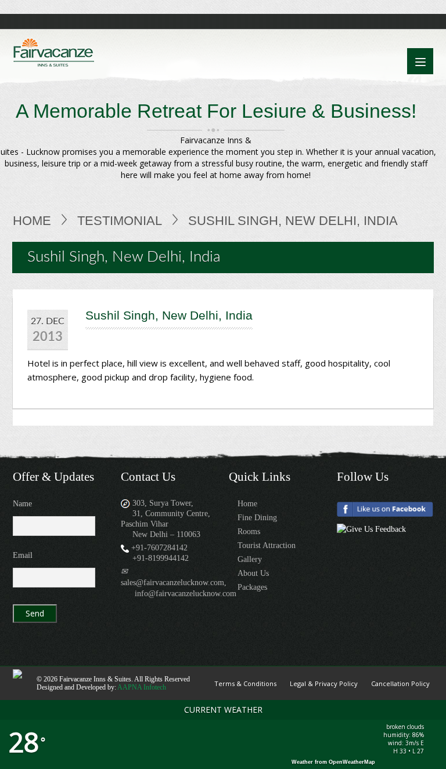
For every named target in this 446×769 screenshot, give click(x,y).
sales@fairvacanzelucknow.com (172, 582)
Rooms (249, 531)
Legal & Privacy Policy (324, 683)
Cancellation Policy (400, 683)
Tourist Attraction (267, 545)
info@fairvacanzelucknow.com (185, 593)
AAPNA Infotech (141, 687)
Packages (252, 587)
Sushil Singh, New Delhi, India (169, 315)
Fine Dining (257, 517)
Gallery (250, 559)
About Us (253, 573)
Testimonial (119, 220)
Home (32, 220)
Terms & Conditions (245, 683)
